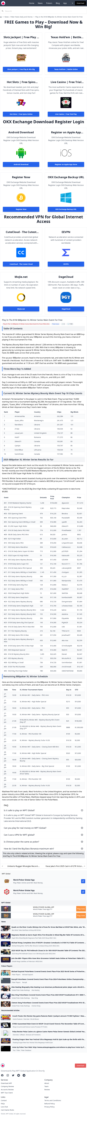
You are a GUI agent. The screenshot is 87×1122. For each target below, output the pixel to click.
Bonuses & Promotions (33, 1035)
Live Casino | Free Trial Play (66, 82)
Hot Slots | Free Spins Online (21, 82)
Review (47, 1089)
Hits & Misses (34, 1019)
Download (80, 3)
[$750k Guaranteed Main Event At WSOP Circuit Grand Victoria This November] (6, 1025)
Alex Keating (35, 990)
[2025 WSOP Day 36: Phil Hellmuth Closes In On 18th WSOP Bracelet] (6, 952)
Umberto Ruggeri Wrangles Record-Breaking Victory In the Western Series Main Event (23, 866)
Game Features (18, 1019)
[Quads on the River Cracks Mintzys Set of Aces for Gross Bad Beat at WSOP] (6, 928)
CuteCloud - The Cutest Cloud (21, 232)
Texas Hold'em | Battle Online (66, 37)
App (65, 3)
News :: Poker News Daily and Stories (19, 17)
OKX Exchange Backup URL (66, 177)
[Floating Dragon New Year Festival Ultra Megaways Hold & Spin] (6, 1041)
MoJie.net (21, 277)
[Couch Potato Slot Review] (6, 1017)
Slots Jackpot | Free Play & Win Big (21, 37)
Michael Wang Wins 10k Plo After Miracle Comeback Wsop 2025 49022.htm (35, 946)
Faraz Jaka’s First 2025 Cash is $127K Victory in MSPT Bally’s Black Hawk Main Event (64, 866)
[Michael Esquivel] (6, 973)
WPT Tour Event (7, 1093)
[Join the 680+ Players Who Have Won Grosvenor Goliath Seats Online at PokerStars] (6, 959)
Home (31, 3)
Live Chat (4, 1107)
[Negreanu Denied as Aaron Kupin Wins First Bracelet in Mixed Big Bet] (6, 936)
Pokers (49, 3)
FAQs (3, 1104)
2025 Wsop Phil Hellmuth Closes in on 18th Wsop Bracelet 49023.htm (33, 954)
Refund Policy (49, 1104)
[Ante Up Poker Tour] (6, 1048)
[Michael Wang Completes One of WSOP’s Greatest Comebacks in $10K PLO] (6, 944)
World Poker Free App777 (42, 909)
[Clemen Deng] (6, 1004)
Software (22, 1035)
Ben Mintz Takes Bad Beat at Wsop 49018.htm (26, 930)
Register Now (21, 177)
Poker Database (26, 1050)
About (46, 1083)
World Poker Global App (43, 907)
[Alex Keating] (6, 988)
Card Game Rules (7, 1110)
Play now (81, 908)
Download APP (6, 1083)
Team (46, 1086)
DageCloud (66, 277)
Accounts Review (7, 1089)
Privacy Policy (49, 1107)
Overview (26, 1019)
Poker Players (16, 975)
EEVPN (66, 232)
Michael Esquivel (27, 975)
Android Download (21, 132)
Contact (4, 1100)
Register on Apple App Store (66, 132)
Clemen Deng (36, 1006)
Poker (18, 1050)
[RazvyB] (6, 980)
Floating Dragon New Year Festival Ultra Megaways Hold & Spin (33, 1043)
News (40, 3)
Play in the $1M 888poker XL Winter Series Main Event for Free (59, 17)
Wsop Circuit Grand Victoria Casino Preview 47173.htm (30, 1027)
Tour (14, 1050)
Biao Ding (35, 998)
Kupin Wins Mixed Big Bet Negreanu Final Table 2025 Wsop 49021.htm (34, 938)
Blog (58, 3)
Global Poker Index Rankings (21, 990)
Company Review (7, 1086)
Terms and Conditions (52, 1100)
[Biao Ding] (6, 996)
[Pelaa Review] (6, 1033)
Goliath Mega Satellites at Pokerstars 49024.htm (27, 961)
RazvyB (24, 982)
